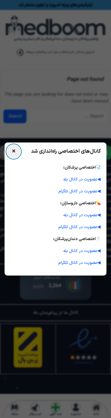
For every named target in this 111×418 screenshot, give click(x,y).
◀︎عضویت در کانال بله (82, 179)
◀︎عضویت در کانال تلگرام (79, 191)
